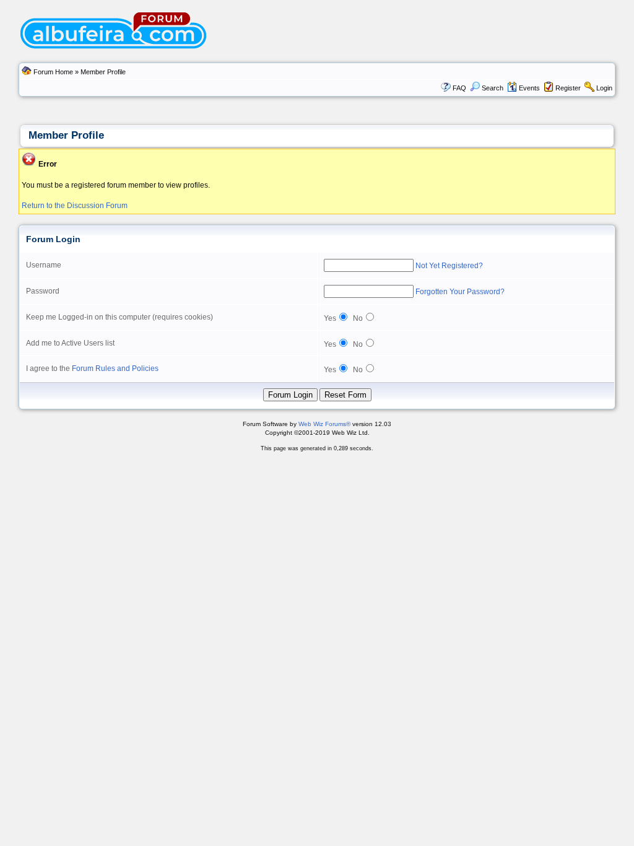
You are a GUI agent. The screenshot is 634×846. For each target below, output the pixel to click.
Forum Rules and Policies (115, 368)
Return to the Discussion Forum (75, 205)
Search (492, 88)
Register (568, 88)
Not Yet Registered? (449, 265)
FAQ (459, 88)
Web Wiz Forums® (324, 424)
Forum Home (53, 72)
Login (604, 88)
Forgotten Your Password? (460, 291)
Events (529, 88)
